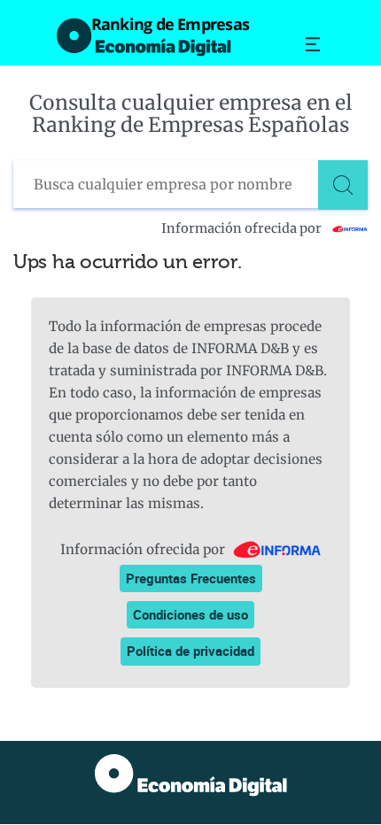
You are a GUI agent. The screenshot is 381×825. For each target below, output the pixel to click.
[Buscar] (343, 185)
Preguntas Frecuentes (191, 578)
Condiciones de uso (190, 614)
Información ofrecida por (242, 228)
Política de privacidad (190, 650)
